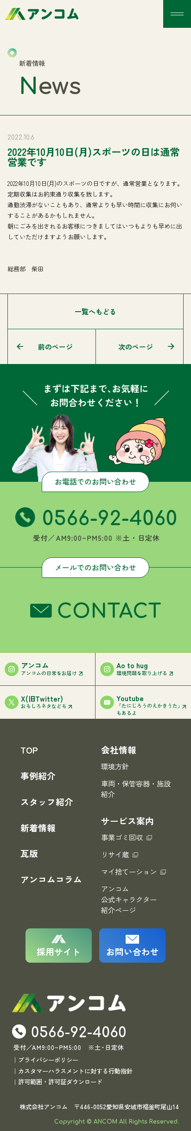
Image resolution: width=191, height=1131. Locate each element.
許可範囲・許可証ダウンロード (60, 1082)
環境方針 (115, 766)
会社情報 (118, 749)
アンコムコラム (51, 879)
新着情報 (38, 827)
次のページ (135, 346)
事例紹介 (38, 775)
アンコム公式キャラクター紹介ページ (129, 899)
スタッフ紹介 (46, 801)
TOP (29, 749)
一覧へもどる (95, 311)
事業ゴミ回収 (122, 837)
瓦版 (29, 853)
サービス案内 (127, 820)
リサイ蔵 (115, 854)
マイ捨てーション (129, 871)
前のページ (55, 346)
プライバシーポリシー (48, 1060)
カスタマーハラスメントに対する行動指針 (75, 1071)
